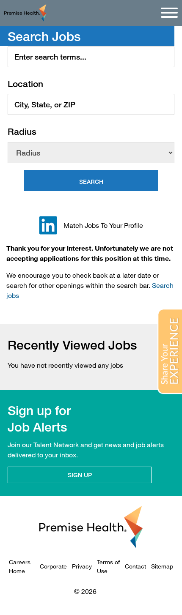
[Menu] (169, 12)
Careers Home (19, 566)
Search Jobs (44, 36)
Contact (135, 566)
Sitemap (162, 566)
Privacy (82, 566)
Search (91, 181)
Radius (22, 131)
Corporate (53, 566)
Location (25, 84)
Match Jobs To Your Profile (103, 225)
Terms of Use (108, 566)
